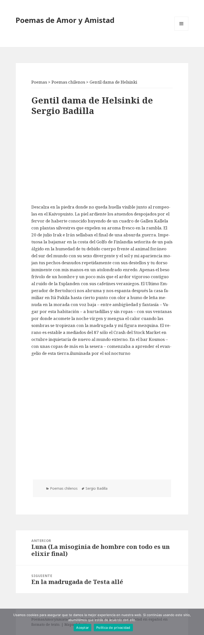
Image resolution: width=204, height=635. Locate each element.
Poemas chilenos (64, 488)
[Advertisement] (102, 161)
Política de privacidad (113, 628)
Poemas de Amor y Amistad (65, 20)
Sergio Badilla (96, 488)
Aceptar (82, 628)
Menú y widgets (181, 30)
